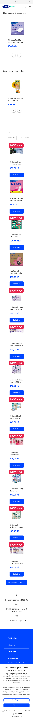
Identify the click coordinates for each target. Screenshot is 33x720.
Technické (7, 711)
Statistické (28, 711)
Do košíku (16, 175)
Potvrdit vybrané (16, 700)
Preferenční (17, 711)
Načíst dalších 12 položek (16, 582)
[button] (16, 638)
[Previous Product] (14, 55)
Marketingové (18, 713)
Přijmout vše (16, 705)
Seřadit (27, 138)
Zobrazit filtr (11, 138)
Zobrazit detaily (15, 716)
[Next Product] (19, 55)
